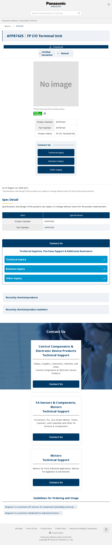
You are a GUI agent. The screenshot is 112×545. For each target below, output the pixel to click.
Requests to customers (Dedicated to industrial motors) (32, 513)
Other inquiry (56, 169)
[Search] (79, 13)
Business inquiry (56, 161)
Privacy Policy (46, 528)
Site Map (18, 528)
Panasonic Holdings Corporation (83, 528)
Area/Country (57, 533)
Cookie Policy (60, 528)
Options (7, 26)
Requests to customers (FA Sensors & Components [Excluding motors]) (39, 507)
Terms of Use (31, 528)
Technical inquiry (56, 152)
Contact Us (56, 384)
